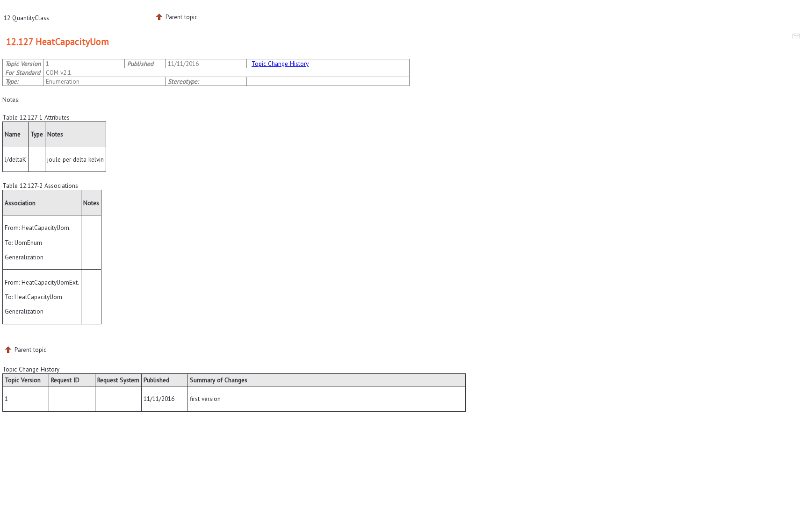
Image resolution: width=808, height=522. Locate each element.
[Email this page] (798, 37)
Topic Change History (280, 63)
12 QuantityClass (26, 18)
